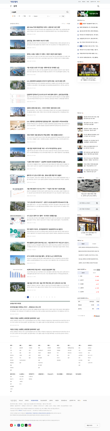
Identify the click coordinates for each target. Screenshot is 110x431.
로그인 (79, 1)
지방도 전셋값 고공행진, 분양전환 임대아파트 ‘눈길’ (25, 318)
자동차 (39, 352)
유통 (39, 360)
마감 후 (89, 357)
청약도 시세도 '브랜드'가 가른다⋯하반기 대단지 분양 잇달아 (44, 54)
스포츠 (11, 388)
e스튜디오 (31, 376)
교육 (79, 350)
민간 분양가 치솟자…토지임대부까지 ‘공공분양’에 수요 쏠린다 (45, 229)
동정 (79, 362)
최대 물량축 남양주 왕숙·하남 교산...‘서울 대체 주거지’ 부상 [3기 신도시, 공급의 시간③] (52, 243)
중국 (58, 355)
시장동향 (30, 347)
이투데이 (20, 410)
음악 (11, 384)
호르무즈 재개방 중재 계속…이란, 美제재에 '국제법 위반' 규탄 (93, 57)
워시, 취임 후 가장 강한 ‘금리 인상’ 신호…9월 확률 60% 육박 (93, 42)
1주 (19, 16)
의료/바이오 (40, 362)
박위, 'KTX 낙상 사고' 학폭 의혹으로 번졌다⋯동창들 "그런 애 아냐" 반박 (91, 160)
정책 (29, 352)
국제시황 (11, 367)
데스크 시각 (90, 355)
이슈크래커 (21, 376)
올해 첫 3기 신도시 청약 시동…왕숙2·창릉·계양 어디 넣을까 (44, 175)
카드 (20, 357)
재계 (39, 347)
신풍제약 (82, 287)
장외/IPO (12, 355)
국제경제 (58, 347)
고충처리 (51, 400)
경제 (48, 345)
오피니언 (90, 345)
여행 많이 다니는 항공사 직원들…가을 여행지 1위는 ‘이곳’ (92, 49)
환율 (11, 365)
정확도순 (63, 23)
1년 (29, 16)
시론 (89, 352)
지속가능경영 (78, 374)
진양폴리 (82, 284)
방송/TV (11, 379)
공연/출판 (12, 386)
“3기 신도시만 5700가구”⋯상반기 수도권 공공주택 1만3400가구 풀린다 (48, 202)
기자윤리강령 (35, 413)
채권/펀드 (12, 362)
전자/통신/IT (40, 350)
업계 (29, 350)
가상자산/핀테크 (22, 360)
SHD (81, 276)
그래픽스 (21, 381)
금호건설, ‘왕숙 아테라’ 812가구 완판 (38, 41)
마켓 (11, 345)
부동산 (30, 345)
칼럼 (89, 360)
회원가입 (83, 1)
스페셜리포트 (41, 374)
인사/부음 (80, 360)
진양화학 (82, 291)
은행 (20, 350)
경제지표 (49, 350)
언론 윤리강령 (29, 413)
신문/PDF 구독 (93, 1)
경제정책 (49, 347)
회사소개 (21, 400)
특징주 (83, 243)
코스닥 (94, 272)
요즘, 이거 (21, 379)
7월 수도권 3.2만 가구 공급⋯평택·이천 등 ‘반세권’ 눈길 (43, 68)
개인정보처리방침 (34, 400)
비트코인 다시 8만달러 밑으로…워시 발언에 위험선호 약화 (92, 34)
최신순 (68, 23)
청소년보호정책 (43, 400)
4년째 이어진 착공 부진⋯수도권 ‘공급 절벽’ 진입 (41, 270)
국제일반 (58, 350)
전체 (14, 16)
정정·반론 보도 (64, 400)
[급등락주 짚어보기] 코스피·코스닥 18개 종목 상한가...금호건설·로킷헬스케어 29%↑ (52, 94)
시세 (11, 352)
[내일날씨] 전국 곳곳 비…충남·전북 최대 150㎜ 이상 (92, 38)
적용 (63, 16)
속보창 (88, 1)
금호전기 (82, 280)
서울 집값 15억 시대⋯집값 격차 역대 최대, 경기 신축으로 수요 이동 (46, 283)
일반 (11, 370)
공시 (11, 347)
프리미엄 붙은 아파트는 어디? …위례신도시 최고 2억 (25, 307)
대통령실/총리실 (71, 347)
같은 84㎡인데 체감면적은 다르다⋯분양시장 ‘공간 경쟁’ (43, 27)
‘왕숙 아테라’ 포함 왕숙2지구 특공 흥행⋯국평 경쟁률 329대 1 (45, 135)
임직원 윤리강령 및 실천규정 (44, 413)
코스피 (83, 272)
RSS (98, 1)
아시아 (58, 357)
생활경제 (49, 352)
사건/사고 (80, 352)
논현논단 (89, 347)
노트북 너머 (90, 362)
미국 (58, 352)
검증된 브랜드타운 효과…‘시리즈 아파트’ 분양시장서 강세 (43, 108)
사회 (79, 345)
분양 (29, 355)
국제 (58, 345)
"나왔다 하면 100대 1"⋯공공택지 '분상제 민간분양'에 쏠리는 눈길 (46, 162)
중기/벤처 (40, 365)
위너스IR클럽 (59, 374)
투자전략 (94, 243)
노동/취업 (80, 355)
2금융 (20, 355)
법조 (79, 347)
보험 (20, 352)
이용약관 (27, 400)
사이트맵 (85, 400)
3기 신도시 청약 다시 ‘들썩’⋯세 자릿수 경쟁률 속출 (42, 216)
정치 (69, 345)
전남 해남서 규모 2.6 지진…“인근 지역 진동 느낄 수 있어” (94, 46)
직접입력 (35, 16)
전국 (79, 357)
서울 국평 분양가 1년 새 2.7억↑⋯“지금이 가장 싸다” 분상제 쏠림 (46, 189)
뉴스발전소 (21, 374)
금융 (20, 345)
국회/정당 (69, 350)
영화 (11, 381)
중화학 (39, 355)
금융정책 (21, 347)
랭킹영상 (30, 379)
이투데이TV (31, 374)
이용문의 (57, 400)
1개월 (24, 16)
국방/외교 (69, 352)
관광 (11, 376)
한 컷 (20, 384)
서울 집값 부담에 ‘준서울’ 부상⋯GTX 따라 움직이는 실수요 (44, 148)
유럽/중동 (59, 360)
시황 (11, 350)
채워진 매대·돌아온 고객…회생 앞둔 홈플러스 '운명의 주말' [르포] (94, 27)
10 (52, 297)
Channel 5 (50, 374)
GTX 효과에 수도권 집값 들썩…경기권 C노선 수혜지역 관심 (44, 256)
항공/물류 (40, 357)
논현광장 (89, 350)
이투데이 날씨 (69, 374)
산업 (39, 345)
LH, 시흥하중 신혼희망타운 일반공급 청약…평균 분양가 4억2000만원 (47, 121)
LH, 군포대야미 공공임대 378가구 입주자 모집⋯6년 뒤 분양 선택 (46, 81)
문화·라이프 (12, 374)
